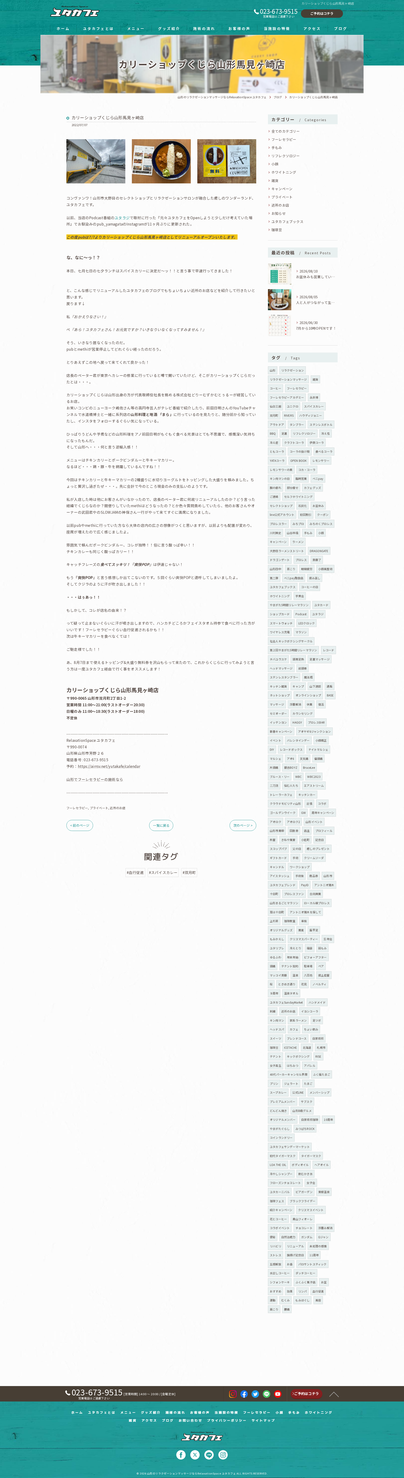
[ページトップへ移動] (334, 1394)
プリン (274, 1083)
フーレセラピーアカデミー (287, 397)
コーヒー (275, 388)
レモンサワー (320, 460)
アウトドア (277, 424)
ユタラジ (122, 217)
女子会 (311, 1183)
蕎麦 (301, 930)
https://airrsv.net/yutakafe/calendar (109, 766)
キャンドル (277, 867)
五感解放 (275, 1264)
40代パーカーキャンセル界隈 (288, 1074)
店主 (307, 831)
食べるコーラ (323, 451)
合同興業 (315, 894)
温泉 (295, 975)
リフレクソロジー (285, 155)
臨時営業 (301, 479)
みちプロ (298, 524)
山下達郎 (315, 686)
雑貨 (274, 180)
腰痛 (287, 1309)
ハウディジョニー (310, 415)
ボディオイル (300, 1165)
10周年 (328, 1119)
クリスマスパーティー (304, 939)
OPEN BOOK (298, 460)
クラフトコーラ (294, 442)
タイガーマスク (311, 1156)
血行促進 (318, 1291)
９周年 (274, 993)
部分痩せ (292, 488)
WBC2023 (313, 777)
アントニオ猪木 (324, 885)
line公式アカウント (282, 515)
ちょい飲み (311, 1029)
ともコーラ (277, 451)
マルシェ (275, 759)
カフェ (294, 1029)
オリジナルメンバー (283, 1119)
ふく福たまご (321, 1074)
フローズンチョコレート (285, 1183)
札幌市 (321, 1047)
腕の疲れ (275, 488)
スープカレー (278, 1092)
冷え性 (325, 433)
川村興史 (275, 533)
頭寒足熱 (298, 659)
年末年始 (292, 957)
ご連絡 (274, 497)
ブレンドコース (297, 1038)
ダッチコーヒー (305, 1273)
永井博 (314, 397)
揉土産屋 (324, 975)
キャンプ (298, 686)
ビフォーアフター (315, 957)
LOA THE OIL (278, 1165)
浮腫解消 (295, 704)
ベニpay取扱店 (293, 578)
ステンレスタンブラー (284, 677)
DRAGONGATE (319, 551)
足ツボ (317, 1020)
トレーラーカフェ (281, 795)
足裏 (284, 433)
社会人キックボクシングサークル (291, 641)
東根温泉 (324, 1192)
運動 (272, 1300)
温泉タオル (291, 993)
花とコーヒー (278, 1219)
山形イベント (314, 822)
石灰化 (302, 506)
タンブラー (297, 424)
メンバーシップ (319, 1092)
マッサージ (277, 704)
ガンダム (307, 1237)
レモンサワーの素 (281, 470)
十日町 (274, 894)
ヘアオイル (321, 1165)
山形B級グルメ (301, 1111)
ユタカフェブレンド (283, 885)
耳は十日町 (277, 912)
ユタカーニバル (280, 1192)
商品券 (313, 876)
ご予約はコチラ (321, 13)
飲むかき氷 (305, 1174)
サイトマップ (263, 1420)
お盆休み (318, 506)
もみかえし (277, 939)
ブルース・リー (279, 777)
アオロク (275, 822)
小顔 (274, 163)
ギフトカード (278, 858)
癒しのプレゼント (318, 849)
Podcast (301, 614)
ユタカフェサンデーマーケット (290, 1147)
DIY (272, 749)
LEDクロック (306, 623)
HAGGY (297, 722)
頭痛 (272, 966)
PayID (305, 885)
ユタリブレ (277, 948)
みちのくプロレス (321, 524)
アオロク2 (293, 822)
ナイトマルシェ (318, 749)
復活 (321, 704)
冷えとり (295, 948)
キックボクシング (298, 1056)
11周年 (314, 1255)
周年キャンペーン (323, 813)
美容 (318, 1300)
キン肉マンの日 (280, 479)
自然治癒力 (288, 1237)
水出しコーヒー (280, 1273)
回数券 (294, 831)
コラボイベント (280, 1228)
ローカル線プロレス (317, 903)
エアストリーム (314, 785)
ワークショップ (300, 867)
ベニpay (318, 479)
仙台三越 (275, 406)
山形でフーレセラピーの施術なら (94, 779)
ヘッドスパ (277, 1029)
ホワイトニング (283, 172)
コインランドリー (281, 1137)
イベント (275, 740)
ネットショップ (280, 695)
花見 (304, 984)
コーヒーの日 (309, 587)
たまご (308, 1083)
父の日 (296, 849)
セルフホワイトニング (298, 497)
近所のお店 (117, 808)
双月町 (274, 415)
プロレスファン (294, 894)
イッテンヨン (278, 722)
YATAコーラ (277, 460)
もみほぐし (302, 1300)
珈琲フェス (277, 1201)
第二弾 (274, 578)
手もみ (276, 147)
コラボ (322, 803)
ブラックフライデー (302, 1201)
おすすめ (275, 1291)
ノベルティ (319, 984)
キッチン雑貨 (278, 686)
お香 (289, 1264)
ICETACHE (290, 1047)
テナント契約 (289, 966)
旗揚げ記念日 (295, 1255)
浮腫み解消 (325, 1228)
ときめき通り (286, 984)
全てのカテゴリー (285, 131)
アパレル (309, 1065)
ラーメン (298, 542)
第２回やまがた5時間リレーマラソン (293, 650)
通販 (329, 686)
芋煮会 (300, 596)
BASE (330, 695)
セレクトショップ (281, 506)
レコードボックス (291, 749)
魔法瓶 (308, 677)
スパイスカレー (314, 406)
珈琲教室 (290, 921)
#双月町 (189, 872)
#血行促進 (135, 872)
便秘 (272, 1237)
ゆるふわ (275, 957)
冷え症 (274, 442)
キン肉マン (277, 1020)
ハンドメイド (317, 1002)
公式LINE (298, 1092)
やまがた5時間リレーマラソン (289, 605)
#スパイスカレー (163, 872)
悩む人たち (291, 785)
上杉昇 (274, 921)
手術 (295, 858)
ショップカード (280, 614)
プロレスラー (278, 524)
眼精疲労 (307, 569)
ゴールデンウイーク (283, 813)
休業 (309, 704)
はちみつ (292, 1065)
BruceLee (309, 767)
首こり (291, 569)
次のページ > (242, 825)
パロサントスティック (312, 1264)
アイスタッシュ (279, 876)
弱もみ (322, 948)
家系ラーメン (298, 1020)
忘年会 (328, 939)
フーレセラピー (77, 808)
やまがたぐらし (280, 1129)
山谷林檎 (292, 533)
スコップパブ (278, 849)
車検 (304, 921)
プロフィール (323, 831)
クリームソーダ (314, 858)
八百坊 (308, 975)
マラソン (301, 632)
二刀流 (274, 785)
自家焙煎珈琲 (309, 1119)
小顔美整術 (325, 569)
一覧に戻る (161, 825)
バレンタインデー (298, 740)
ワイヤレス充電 (280, 632)
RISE (318, 1056)
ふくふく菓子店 (305, 1282)
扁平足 (314, 930)
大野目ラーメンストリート (287, 551)
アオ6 (290, 759)
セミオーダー (278, 713)
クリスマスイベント (311, 1210)
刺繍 (272, 1011)
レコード (328, 650)
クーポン (322, 515)
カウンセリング (302, 713)
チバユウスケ (278, 659)
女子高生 (275, 1065)
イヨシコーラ (309, 1011)
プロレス (301, 560)
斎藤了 (317, 560)
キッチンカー (306, 795)
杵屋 (272, 840)
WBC (298, 777)
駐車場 (308, 966)
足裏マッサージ (319, 659)
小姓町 (305, 840)
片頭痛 (274, 767)
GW (303, 813)
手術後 (299, 876)
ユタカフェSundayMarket (286, 1002)
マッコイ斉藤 (278, 975)
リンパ (302, 1291)
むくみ (285, 1300)
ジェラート (291, 1083)
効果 (289, 1291)
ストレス (275, 1255)
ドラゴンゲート (280, 560)
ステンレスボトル (321, 424)
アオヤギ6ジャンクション (314, 731)
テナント (275, 1056)
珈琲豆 (276, 229)
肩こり (274, 1309)
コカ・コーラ (306, 470)
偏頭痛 (318, 759)
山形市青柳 (277, 831)
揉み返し (315, 578)
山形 (272, 370)
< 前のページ (79, 825)
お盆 (324, 1282)
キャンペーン (281, 188)
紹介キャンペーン (281, 1210)
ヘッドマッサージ (281, 668)
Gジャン (323, 1237)
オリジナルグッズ (281, 930)
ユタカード (321, 605)
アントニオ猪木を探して (305, 912)
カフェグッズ (312, 488)
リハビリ (275, 1246)
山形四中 (275, 569)
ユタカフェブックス (287, 221)
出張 (309, 803)
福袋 (309, 948)
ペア (321, 966)
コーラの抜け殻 (300, 451)
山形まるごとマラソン (284, 903)
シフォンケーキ (280, 1282)
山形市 (328, 876)
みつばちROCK (305, 1129)
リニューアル (295, 1246)
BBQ (273, 433)
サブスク (306, 1101)
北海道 (307, 1047)
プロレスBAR (316, 722)
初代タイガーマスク (283, 1156)
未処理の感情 (318, 1246)
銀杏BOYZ (290, 767)
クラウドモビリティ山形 (285, 803)
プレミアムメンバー (282, 1101)
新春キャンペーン (281, 731)
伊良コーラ (317, 442)
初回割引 (305, 515)
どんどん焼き (278, 1111)
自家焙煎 (318, 1038)
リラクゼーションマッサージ (288, 379)
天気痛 (304, 759)
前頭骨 (302, 668)
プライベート (99, 808)
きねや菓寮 (288, 840)
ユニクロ (292, 406)
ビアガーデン (304, 1192)
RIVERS (289, 415)
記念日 (319, 840)
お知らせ (278, 213)
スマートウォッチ (281, 623)
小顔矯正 (321, 740)
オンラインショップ (308, 695)
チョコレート (304, 1228)
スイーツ (275, 1038)
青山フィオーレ (302, 1219)
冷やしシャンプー (281, 1174)
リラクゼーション (292, 370)
